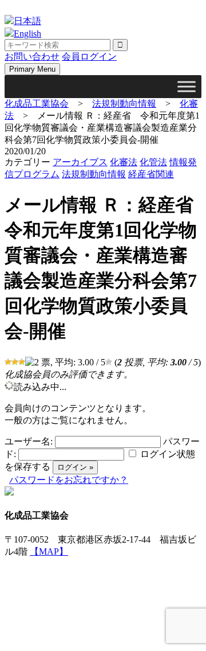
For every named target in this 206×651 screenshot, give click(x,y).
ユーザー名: (29, 441)
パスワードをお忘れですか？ (68, 480)
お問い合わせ (32, 56)
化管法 (153, 162)
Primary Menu (32, 69)
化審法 (123, 162)
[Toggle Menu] (186, 86)
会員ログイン (89, 56)
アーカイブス (80, 162)
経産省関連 (151, 174)
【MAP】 (49, 551)
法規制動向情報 (94, 174)
